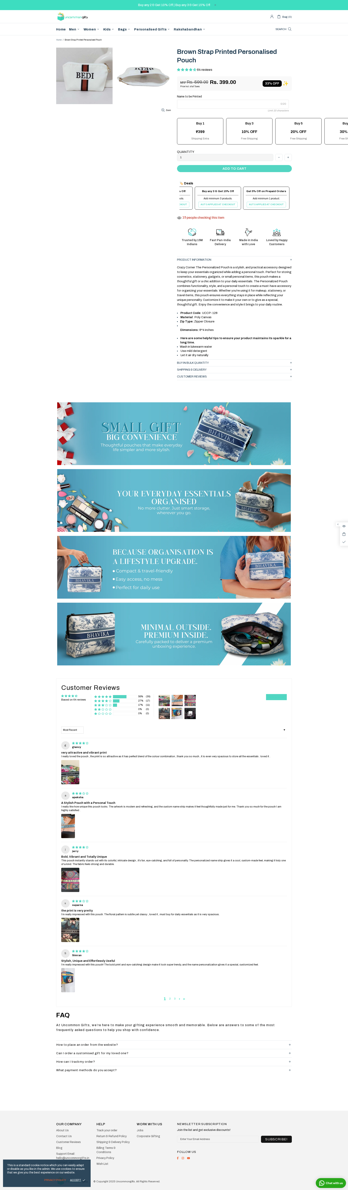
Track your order (106, 1130)
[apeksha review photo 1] (68, 826)
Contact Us (64, 1136)
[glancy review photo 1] (70, 772)
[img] (80, 743)
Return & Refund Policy (111, 1136)
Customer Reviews (68, 1142)
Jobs (140, 1130)
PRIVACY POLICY (55, 1180)
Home (59, 40)
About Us (62, 1130)
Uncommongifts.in (73, 16)
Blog (59, 1147)
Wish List (102, 1163)
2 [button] (170, 998)
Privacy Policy (105, 1158)
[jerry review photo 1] (70, 880)
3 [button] (175, 998)
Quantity (185, 152)
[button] (187, 69)
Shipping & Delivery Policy (113, 1142)
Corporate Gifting (148, 1136)
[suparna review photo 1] (70, 930)
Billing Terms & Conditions (106, 1150)
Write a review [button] (276, 697)
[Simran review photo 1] (68, 980)
